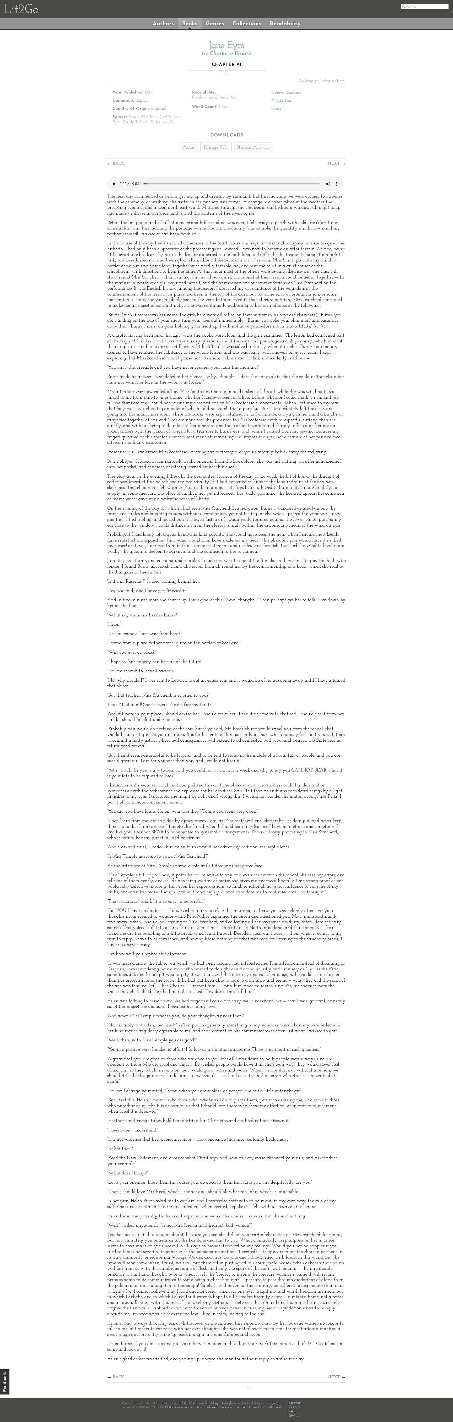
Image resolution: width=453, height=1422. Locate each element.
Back (118, 163)
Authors (163, 24)
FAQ (293, 1411)
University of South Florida (265, 1407)
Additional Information (322, 81)
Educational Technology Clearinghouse (213, 1403)
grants (276, 1403)
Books (189, 24)
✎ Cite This (281, 101)
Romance (293, 92)
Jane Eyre (227, 45)
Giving (294, 1416)
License (295, 1403)
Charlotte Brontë (230, 53)
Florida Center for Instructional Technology (192, 1407)
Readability (284, 24)
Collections (247, 24)
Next (333, 163)
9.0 (233, 97)
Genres (215, 24)
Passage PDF (216, 147)
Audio (189, 147)
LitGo (21, 10)
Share (276, 109)
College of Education (233, 1407)
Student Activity (253, 147)
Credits (294, 1407)
